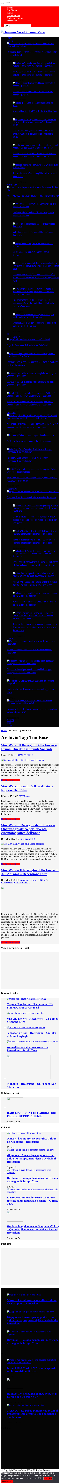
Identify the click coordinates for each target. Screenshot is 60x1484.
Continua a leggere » (10, 780)
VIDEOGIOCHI (12, 413)
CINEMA (10, 41)
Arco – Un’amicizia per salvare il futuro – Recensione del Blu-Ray (33, 195)
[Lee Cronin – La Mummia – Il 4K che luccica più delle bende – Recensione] (36, 206)
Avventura (24, 880)
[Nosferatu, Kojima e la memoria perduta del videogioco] (30, 435)
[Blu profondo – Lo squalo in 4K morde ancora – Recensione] (36, 246)
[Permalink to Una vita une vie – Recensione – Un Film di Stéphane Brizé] (25, 1013)
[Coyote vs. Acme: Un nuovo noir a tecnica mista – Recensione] (33, 491)
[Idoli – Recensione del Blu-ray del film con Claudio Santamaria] (36, 226)
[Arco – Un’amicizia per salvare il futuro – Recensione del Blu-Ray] (33, 190)
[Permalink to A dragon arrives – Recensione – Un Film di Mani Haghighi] (26, 1027)
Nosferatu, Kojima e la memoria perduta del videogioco (29, 441)
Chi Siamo (12, 10)
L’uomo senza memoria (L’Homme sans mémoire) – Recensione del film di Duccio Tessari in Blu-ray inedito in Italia (36, 277)
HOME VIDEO (12, 184)
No (50, 1478)
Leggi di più (7, 1481)
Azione (33, 880)
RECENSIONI (12, 489)
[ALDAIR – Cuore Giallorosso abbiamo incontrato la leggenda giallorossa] (36, 85)
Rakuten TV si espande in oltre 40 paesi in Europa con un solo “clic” (32, 1395)
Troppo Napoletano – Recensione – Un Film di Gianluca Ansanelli (30, 1006)
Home (4, 730)
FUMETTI (10, 720)
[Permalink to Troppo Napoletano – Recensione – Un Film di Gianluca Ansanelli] (26, 999)
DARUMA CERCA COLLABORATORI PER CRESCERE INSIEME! (31, 1114)
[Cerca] (2, 3)
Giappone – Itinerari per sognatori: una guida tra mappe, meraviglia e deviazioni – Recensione (32, 1158)
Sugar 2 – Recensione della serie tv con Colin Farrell (27, 345)
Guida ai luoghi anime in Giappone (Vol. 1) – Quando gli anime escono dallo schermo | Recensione (33, 1229)
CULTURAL (11, 638)
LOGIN (9, 725)
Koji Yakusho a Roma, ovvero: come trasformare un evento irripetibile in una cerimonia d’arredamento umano (33, 133)
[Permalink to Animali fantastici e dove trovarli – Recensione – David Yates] (32, 1041)
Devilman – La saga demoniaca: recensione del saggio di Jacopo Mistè (32, 1179)
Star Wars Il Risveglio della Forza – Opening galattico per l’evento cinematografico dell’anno (28, 829)
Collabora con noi (15, 18)
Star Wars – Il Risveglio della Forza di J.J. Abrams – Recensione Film (30, 872)
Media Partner (13, 15)
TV (8, 334)
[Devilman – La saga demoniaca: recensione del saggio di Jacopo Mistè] (33, 683)
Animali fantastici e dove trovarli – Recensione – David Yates (27, 1049)
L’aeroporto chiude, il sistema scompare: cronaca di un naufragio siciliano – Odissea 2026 (32, 1200)
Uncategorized (26, 839)
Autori (10, 13)
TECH (9, 723)
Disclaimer (12, 20)
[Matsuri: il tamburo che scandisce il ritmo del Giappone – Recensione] (33, 643)
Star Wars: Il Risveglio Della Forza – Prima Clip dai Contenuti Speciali (29, 747)
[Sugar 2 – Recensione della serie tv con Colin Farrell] (28, 339)
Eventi (10, 7)
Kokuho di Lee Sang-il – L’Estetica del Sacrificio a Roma (35, 111)
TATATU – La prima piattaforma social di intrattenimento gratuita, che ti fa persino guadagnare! (32, 1413)
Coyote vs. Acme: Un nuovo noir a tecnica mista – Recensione (31, 497)
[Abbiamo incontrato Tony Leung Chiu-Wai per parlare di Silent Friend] (36, 167)
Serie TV (16, 336)
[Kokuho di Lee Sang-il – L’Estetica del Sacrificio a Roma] (36, 105)
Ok (45, 1478)
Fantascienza (7, 882)
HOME (9, 38)
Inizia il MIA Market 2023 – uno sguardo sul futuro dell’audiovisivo (31, 1370)
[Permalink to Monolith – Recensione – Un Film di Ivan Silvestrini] (29, 1078)
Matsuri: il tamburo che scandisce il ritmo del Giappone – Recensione (32, 1140)
